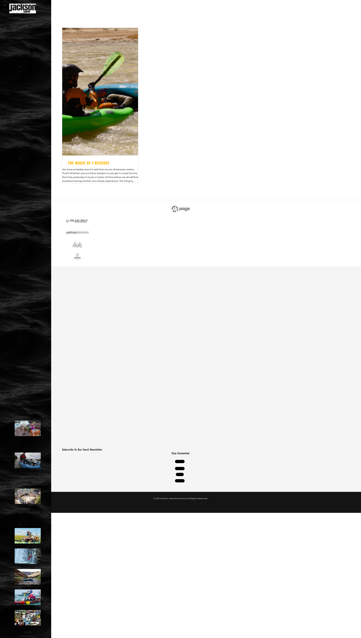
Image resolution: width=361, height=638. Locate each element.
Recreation (27, 587)
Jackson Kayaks (28, 196)
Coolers (27, 608)
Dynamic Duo (28, 208)
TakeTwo (28, 74)
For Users (27, 384)
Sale (27, 361)
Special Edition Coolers (28, 346)
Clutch (27, 204)
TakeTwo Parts (27, 177)
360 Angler (27, 85)
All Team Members (27, 507)
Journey (27, 292)
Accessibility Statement (27, 415)
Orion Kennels (28, 365)
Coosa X (27, 66)
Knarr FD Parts (27, 185)
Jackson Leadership (27, 471)
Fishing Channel (27, 510)
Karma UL (28, 223)
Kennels (27, 628)
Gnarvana (27, 215)
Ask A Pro (27, 388)
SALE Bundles (28, 376)
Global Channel (27, 518)
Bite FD (27, 51)
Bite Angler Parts (28, 154)
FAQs (28, 392)
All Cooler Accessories (27, 353)
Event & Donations (27, 478)
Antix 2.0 (28, 200)
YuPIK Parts (28, 181)
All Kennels (27, 369)
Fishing (28, 546)
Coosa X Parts (28, 173)
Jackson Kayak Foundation (27, 475)
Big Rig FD (28, 55)
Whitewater (28, 567)
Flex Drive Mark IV (27, 112)
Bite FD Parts (27, 166)
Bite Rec (27, 277)
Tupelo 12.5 (28, 288)
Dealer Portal (27, 443)
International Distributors (27, 447)
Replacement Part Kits (28, 261)
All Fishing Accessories (27, 120)
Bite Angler (27, 62)
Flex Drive (27, 108)
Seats (28, 143)
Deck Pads (28, 150)
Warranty (27, 403)
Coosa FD (27, 47)
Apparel (27, 123)
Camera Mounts (27, 246)
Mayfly (27, 70)
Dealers (27, 418)
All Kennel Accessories (27, 372)
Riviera (28, 281)
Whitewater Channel (28, 514)
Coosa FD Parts (27, 169)
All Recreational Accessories (28, 300)
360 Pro (27, 89)
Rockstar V (27, 219)
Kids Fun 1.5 (27, 227)
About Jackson (27, 450)
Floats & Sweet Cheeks (28, 238)
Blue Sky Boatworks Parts (27, 158)
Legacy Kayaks (27, 189)
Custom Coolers (28, 342)
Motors (28, 100)
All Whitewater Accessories (27, 231)
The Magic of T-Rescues (88, 163)
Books (27, 250)
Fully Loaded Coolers (27, 349)
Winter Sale (27, 526)
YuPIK (27, 77)
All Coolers (28, 338)
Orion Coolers (27, 334)
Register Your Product (27, 395)
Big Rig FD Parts (27, 162)
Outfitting (27, 242)
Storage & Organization (27, 311)
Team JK (28, 486)
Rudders (28, 146)
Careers (27, 482)
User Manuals (28, 399)
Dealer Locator (27, 439)
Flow (27, 212)
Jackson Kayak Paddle (28, 58)
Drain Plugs (27, 258)
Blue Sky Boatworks (27, 81)
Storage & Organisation (27, 135)
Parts (28, 116)
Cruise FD (27, 296)
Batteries (27, 104)
